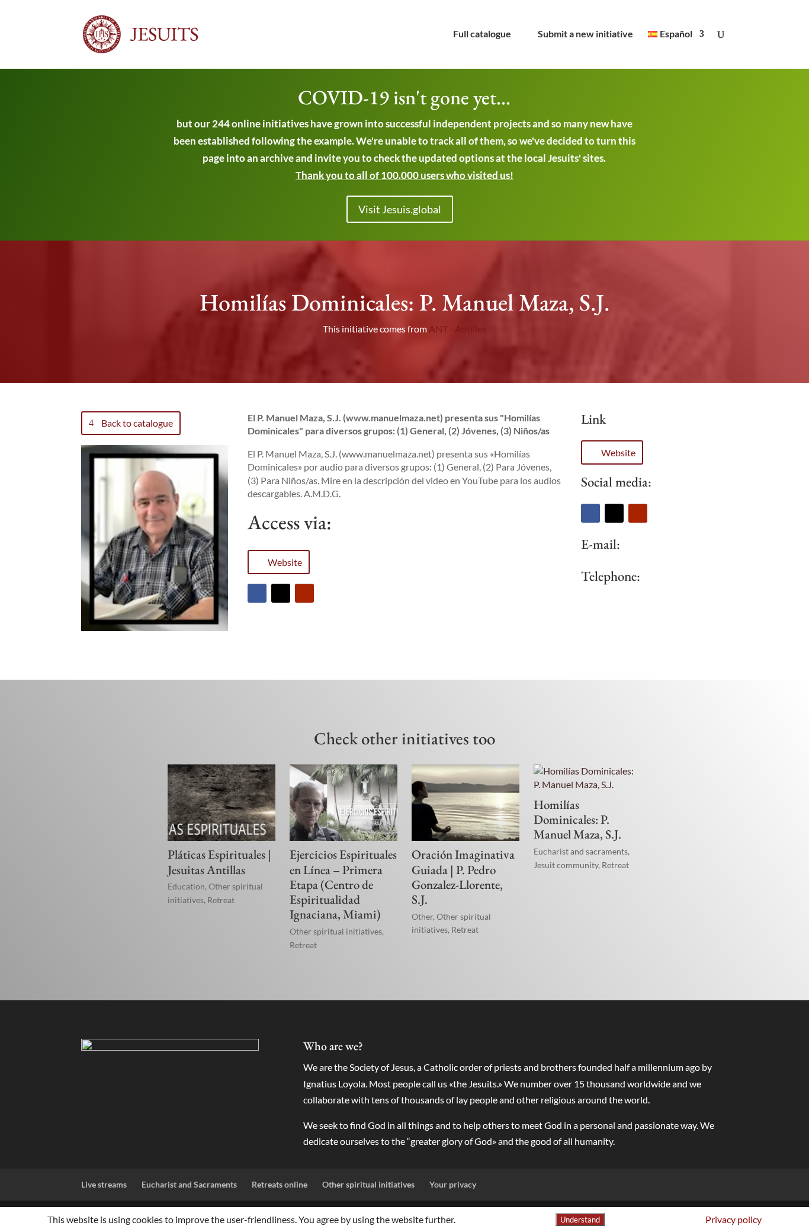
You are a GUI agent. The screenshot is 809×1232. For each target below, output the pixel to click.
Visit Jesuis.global (399, 209)
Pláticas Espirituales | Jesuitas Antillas (219, 861)
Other (422, 916)
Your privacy (452, 1184)
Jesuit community (566, 865)
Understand (580, 1219)
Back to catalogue (137, 422)
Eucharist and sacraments (581, 851)
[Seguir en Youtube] (304, 593)
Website (285, 562)
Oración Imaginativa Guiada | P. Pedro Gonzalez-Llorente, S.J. (463, 876)
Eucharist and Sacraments (189, 1184)
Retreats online (279, 1184)
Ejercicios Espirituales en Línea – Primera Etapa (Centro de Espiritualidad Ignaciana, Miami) (343, 884)
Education (186, 886)
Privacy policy (733, 1219)
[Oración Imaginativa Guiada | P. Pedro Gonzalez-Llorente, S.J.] (465, 802)
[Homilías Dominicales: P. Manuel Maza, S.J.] (587, 777)
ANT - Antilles (457, 328)
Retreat (221, 900)
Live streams (104, 1184)
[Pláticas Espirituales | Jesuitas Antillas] (221, 802)
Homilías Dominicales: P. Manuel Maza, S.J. (577, 819)
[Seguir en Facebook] (257, 593)
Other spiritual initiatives (336, 931)
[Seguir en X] (280, 593)
